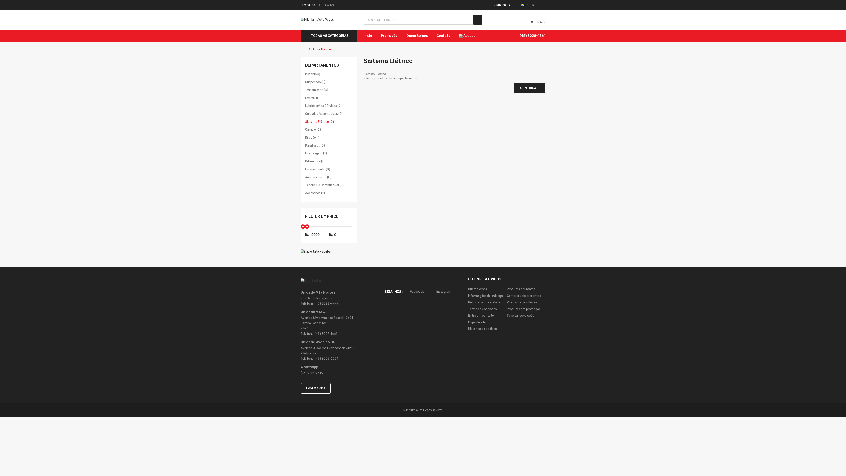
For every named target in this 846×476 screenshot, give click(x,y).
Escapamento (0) (317, 169)
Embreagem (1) (316, 153)
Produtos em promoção (524, 309)
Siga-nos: (329, 5)
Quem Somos (477, 289)
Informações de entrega (485, 296)
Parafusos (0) (315, 145)
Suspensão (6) (315, 82)
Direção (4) (313, 137)
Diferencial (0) (315, 161)
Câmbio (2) (313, 130)
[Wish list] (511, 19)
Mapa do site (477, 322)
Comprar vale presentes (524, 296)
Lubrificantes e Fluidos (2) (323, 106)
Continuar (529, 88)
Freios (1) (311, 98)
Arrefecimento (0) (318, 177)
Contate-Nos (315, 388)
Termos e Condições (482, 309)
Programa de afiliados (522, 302)
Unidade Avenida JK (318, 342)
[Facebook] (340, 5)
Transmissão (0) (316, 90)
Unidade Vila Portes (318, 292)
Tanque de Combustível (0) (324, 185)
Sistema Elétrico (320, 49)
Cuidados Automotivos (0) (324, 114)
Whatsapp (309, 367)
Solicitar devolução (520, 316)
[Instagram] (345, 5)
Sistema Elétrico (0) (319, 122)
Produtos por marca (521, 289)
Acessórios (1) (315, 193)
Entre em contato (481, 316)
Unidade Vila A (313, 312)
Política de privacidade (484, 302)
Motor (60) (312, 74)
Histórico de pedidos (482, 329)
